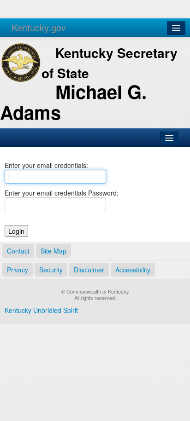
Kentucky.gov (39, 27)
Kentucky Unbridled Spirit (41, 310)
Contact (18, 250)
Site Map (53, 250)
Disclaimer (89, 269)
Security (51, 269)
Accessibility (132, 269)
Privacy (17, 269)
